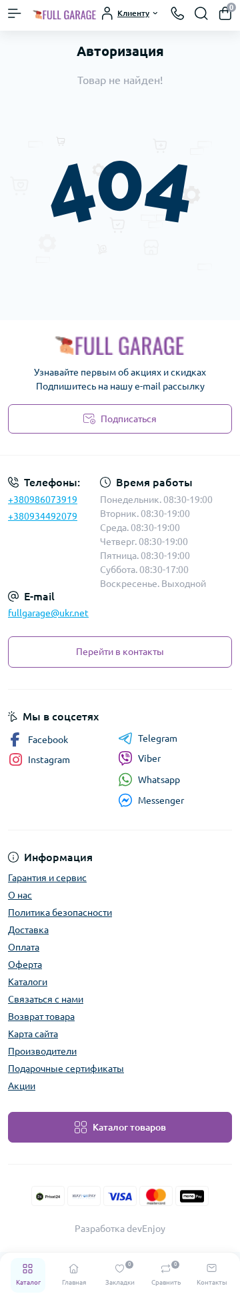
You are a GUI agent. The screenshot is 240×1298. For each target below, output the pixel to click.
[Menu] (14, 13)
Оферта (25, 964)
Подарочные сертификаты (66, 1068)
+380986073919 (42, 499)
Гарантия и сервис (47, 877)
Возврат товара (41, 1016)
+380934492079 (42, 516)
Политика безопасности (60, 912)
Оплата (23, 947)
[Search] (201, 13)
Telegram (157, 738)
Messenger (161, 800)
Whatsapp (159, 779)
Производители (42, 1051)
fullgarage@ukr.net (48, 613)
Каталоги (27, 982)
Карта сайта (33, 1034)
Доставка (28, 929)
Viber (149, 758)
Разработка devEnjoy (120, 1228)
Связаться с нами (45, 999)
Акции (21, 1086)
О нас (20, 895)
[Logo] (64, 13)
